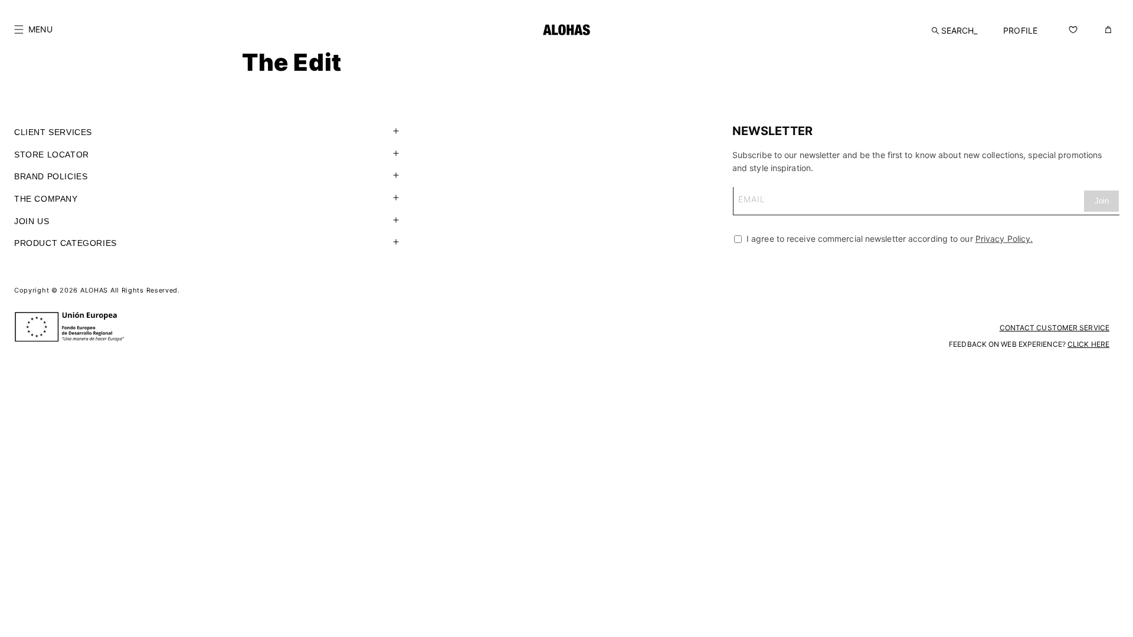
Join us (31, 221)
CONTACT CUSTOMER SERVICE (1054, 327)
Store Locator (51, 154)
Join (1102, 200)
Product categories (65, 243)
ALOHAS (94, 290)
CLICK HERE (1088, 344)
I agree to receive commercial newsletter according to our (888, 239)
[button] (33, 29)
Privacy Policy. (1004, 239)
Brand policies (50, 176)
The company (46, 198)
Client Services (53, 132)
